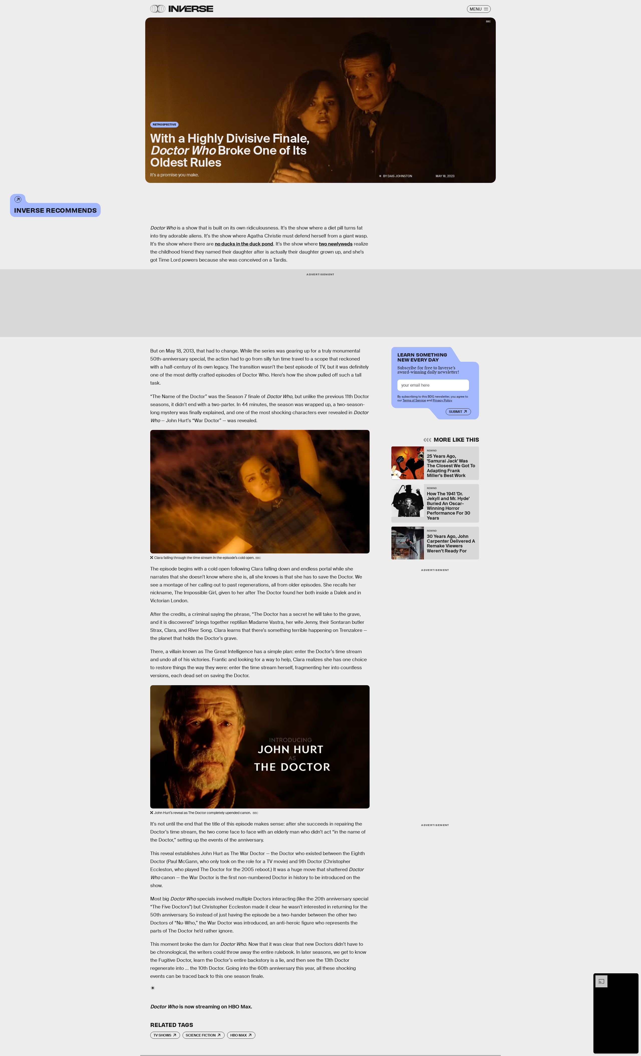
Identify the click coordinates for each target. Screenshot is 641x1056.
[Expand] (599, 978)
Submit (455, 411)
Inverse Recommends (55, 209)
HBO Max (238, 1035)
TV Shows (162, 1035)
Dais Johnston (400, 176)
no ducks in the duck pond (244, 244)
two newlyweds (336, 244)
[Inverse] (191, 9)
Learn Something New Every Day (422, 356)
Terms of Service (414, 400)
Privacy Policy (442, 400)
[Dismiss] (633, 978)
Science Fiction (201, 1035)
